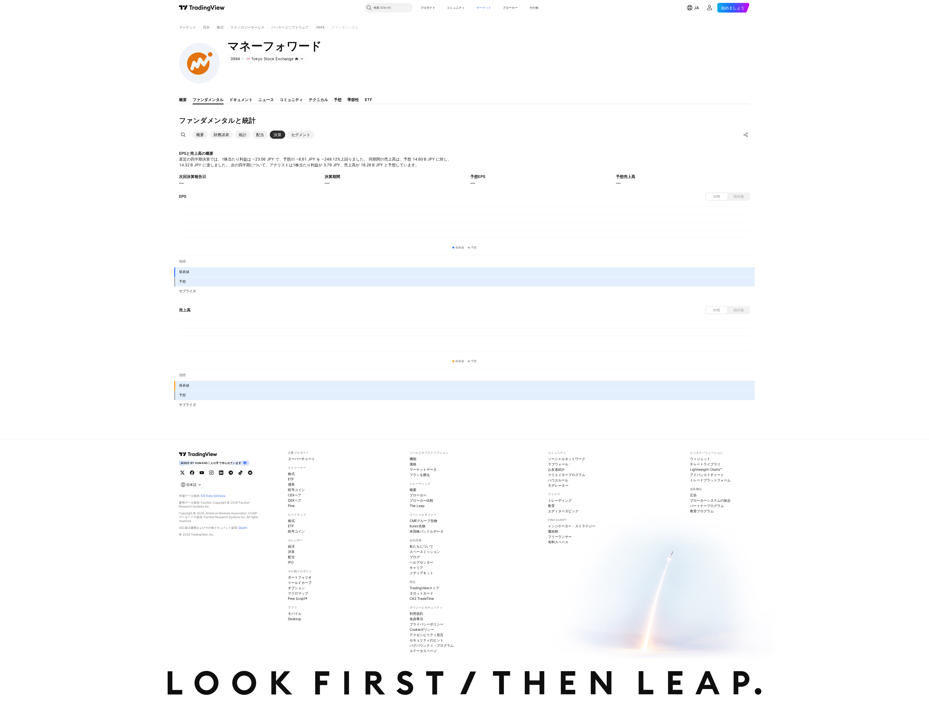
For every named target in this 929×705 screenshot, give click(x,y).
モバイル (294, 613)
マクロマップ (298, 593)
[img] (296, 59)
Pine (291, 506)
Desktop (294, 619)
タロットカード (421, 593)
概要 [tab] (183, 99)
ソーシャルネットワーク (566, 459)
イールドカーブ (300, 582)
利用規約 (416, 613)
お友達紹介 (556, 469)
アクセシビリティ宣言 (426, 635)
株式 (291, 474)
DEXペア (294, 500)
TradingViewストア (424, 588)
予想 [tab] (338, 99)
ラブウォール (558, 464)
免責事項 (416, 619)
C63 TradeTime (422, 598)
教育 (551, 506)
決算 (291, 552)
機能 (413, 459)
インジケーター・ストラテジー (571, 526)
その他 (533, 7)
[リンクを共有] (746, 135)
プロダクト (427, 7)
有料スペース (558, 542)
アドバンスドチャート (707, 475)
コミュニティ (456, 7)
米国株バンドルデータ (426, 531)
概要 (413, 490)
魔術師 (553, 531)
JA (696, 7)
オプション (296, 588)
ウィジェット (700, 459)
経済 (291, 546)
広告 (693, 495)
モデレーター (558, 485)
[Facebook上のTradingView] (192, 472)
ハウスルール (558, 480)
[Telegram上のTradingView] (230, 472)
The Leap (417, 506)
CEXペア (294, 495)
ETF (291, 479)
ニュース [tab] (266, 99)
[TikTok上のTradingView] (240, 472)
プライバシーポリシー (426, 624)
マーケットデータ (423, 469)
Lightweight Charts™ (706, 469)
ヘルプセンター (421, 562)
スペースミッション (425, 552)
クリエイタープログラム (566, 475)
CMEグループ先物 (423, 521)
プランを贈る (420, 475)
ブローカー (510, 7)
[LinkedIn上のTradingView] (221, 472)
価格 (413, 464)
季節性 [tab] (353, 99)
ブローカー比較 (421, 500)
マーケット (483, 7)
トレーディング (560, 500)
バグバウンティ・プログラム (432, 645)
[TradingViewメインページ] (198, 454)
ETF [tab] (368, 99)
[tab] (200, 135)
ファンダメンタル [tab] (208, 99)
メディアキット (421, 573)
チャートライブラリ (705, 464)
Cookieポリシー (422, 629)
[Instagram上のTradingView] (211, 472)
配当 (291, 557)
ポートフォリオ (300, 577)
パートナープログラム (707, 506)
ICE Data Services (213, 496)
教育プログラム (702, 511)
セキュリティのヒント (426, 640)
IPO (291, 562)
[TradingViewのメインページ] (202, 7)
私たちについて (421, 546)
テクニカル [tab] (318, 99)
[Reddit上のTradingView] (250, 472)
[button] (439, 8)
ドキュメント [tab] (241, 99)
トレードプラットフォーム (710, 480)
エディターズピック (563, 511)
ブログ (415, 557)
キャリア (416, 567)
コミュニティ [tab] (291, 99)
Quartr (243, 527)
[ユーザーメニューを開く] (709, 8)
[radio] (716, 196)
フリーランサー (560, 537)
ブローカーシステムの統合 (710, 500)
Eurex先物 (417, 526)
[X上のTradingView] (182, 472)
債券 (291, 484)
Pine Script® (297, 598)
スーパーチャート (301, 459)
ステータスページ (423, 651)
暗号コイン (296, 490)
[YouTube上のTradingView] (201, 472)
